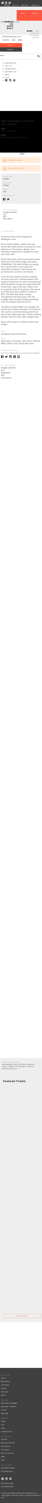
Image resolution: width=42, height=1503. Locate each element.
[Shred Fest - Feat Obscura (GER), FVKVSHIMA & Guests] (21, 1195)
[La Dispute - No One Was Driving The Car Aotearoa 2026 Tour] (21, 1158)
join (2, 1425)
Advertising (10, 69)
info (2, 1460)
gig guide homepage (9, 1403)
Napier (14, 137)
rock (24, 341)
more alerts (6, 378)
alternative (6, 341)
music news (5, 1381)
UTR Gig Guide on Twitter (24, 1066)
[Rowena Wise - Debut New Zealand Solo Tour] (21, 1120)
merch (3, 1395)
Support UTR (11, 72)
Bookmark (5, 372)
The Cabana (6, 137)
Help (6, 7)
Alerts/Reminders (8, 1468)
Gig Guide (10, 25)
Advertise (25, 5)
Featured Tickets (14, 1081)
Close (22, 154)
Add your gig (10, 63)
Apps (7, 75)
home (3, 1378)
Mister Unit (12, 343)
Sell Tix (15, 5)
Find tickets (22, 1064)
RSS (4, 216)
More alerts (8, 218)
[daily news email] (19, 356)
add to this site (7, 1453)
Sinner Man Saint (26, 343)
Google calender (10, 212)
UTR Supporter (7, 1471)
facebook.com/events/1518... (14, 334)
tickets (4, 1410)
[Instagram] (11, 356)
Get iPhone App (7, 1483)
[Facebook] (2, 356)
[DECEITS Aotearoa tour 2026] (21, 1271)
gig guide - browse (8, 1406)
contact (4, 1439)
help (3, 1428)
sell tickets (5, 1446)
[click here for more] (21, 93)
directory (4, 1392)
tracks (35, 37)
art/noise (16, 341)
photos (4, 1388)
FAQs (3, 1457)
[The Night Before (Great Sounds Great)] (21, 1309)
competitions (6, 1431)
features (34, 35)
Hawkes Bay (23, 137)
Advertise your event (9, 1069)
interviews (5, 1385)
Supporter (35, 5)
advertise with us (8, 1443)
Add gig (7, 5)
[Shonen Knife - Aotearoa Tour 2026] (21, 1233)
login (3, 1421)
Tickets (8, 21)
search (10, 15)
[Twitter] (7, 356)
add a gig (4, 1413)
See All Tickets (22, 1316)
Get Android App (7, 1486)
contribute (5, 1450)
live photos (35, 32)
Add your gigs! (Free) (9, 1064)
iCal (4, 214)
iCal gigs (11, 1066)
